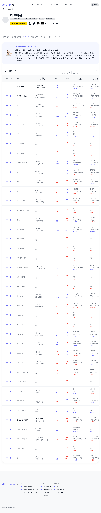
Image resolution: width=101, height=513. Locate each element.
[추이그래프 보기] (10, 96)
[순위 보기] (7, 96)
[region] (50, 269)
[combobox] (65, 72)
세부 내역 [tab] (26, 37)
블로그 (59, 486)
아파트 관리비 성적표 (30, 486)
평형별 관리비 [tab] (16, 37)
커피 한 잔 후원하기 (19, 23)
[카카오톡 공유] (38, 23)
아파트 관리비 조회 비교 (30, 489)
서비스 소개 (47, 486)
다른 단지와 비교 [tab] (36, 37)
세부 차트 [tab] (57, 37)
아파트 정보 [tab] (6, 37)
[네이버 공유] (42, 23)
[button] (95, 4)
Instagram (60, 492)
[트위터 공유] (34, 23)
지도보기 (55, 23)
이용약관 (46, 492)
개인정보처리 (48, 489)
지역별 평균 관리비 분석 (30, 492)
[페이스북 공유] (30, 23)
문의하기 (46, 495)
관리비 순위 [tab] (47, 37)
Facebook (60, 489)
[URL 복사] (47, 23)
